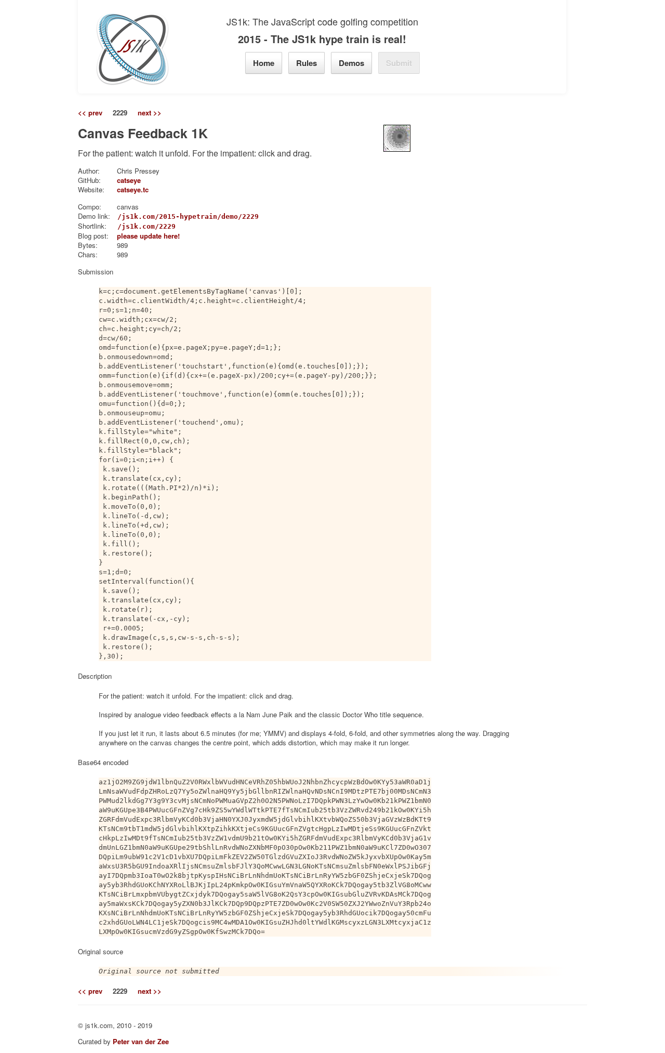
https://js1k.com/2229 (132, 226)
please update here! (148, 236)
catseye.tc (133, 189)
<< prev (90, 112)
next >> (150, 112)
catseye (129, 180)
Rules (306, 63)
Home (263, 63)
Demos (351, 63)
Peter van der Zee (141, 1041)
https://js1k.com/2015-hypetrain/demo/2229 (173, 216)
